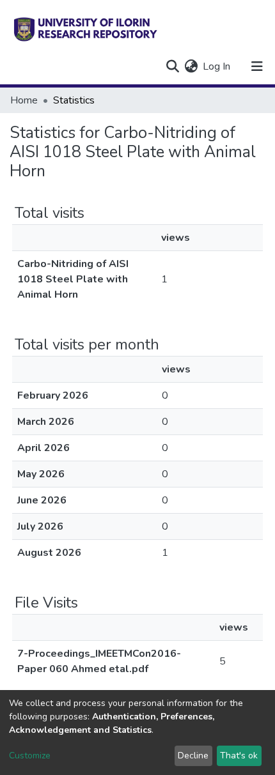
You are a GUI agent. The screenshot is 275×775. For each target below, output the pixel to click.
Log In (217, 66)
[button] (191, 66)
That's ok (239, 755)
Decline (193, 755)
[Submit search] (172, 66)
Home (24, 100)
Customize (30, 755)
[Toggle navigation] (257, 66)
